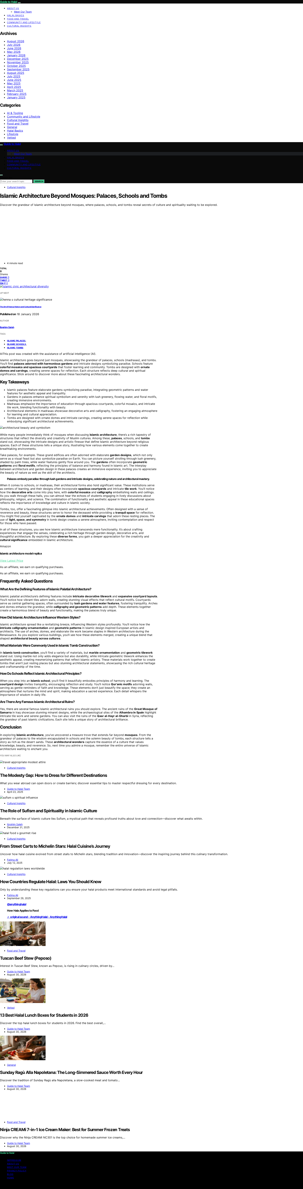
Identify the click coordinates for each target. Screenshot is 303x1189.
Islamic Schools (16, 344)
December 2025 (18, 59)
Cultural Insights (19, 26)
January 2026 (16, 55)
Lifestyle (12, 134)
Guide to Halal (8, 2)
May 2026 (14, 52)
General (12, 127)
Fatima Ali (12, 859)
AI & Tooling (15, 113)
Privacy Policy (16, 1170)
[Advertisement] (140, 232)
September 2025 (18, 69)
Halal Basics (15, 15)
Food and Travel (18, 19)
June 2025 (14, 80)
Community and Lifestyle (24, 22)
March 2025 (15, 90)
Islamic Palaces (16, 340)
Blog (10, 1174)
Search (39, 181)
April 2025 (14, 87)
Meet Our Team (23, 11)
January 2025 (16, 97)
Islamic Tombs (15, 347)
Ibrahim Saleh (7, 327)
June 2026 (14, 48)
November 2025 (18, 62)
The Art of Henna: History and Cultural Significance (20, 307)
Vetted (11, 137)
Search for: (6, 177)
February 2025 (16, 94)
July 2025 (13, 76)
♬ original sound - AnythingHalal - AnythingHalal (37, 917)
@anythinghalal (16, 904)
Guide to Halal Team (18, 788)
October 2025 (16, 66)
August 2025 (15, 73)
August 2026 (15, 41)
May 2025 (14, 83)
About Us (13, 8)
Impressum (14, 1160)
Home (10, 1177)
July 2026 (13, 45)
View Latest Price (11, 560)
